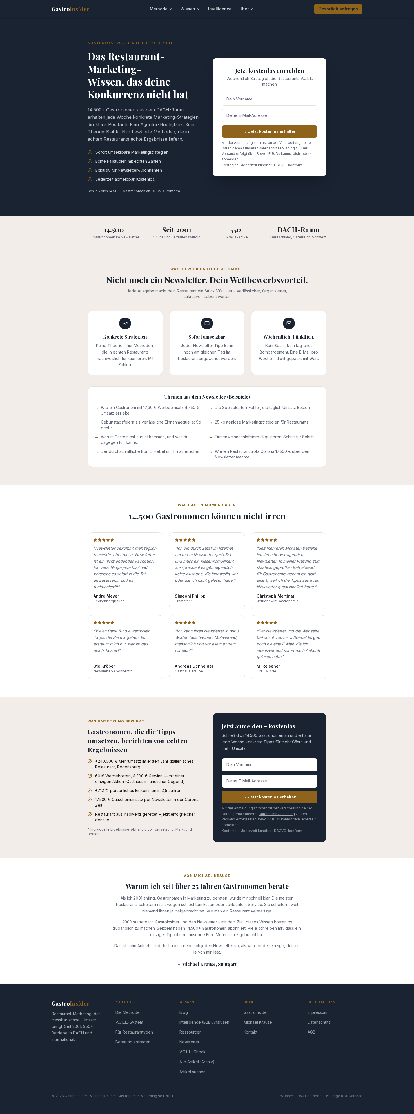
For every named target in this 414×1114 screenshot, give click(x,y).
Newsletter (189, 1041)
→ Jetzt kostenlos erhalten (270, 131)
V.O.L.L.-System (129, 1022)
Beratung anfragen (132, 1041)
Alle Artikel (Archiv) (197, 1061)
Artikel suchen (192, 1071)
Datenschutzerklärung (277, 148)
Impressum (317, 1012)
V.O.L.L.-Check (192, 1051)
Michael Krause (258, 1022)
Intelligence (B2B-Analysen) (205, 1022)
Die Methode (127, 1012)
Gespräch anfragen (338, 8)
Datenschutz (319, 1022)
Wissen (188, 8)
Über (244, 8)
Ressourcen (190, 1032)
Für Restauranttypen (134, 1032)
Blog (183, 1012)
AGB (311, 1032)
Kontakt (250, 1032)
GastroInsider (256, 1012)
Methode (159, 8)
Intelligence (220, 8)
